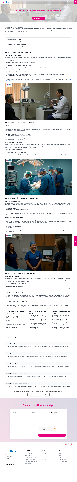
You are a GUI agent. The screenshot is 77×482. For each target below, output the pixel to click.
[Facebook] (59, 444)
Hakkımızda (44, 453)
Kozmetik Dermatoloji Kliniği (30, 459)
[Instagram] (62, 444)
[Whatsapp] (75, 241)
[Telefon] (75, 244)
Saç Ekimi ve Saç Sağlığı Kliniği (30, 457)
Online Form (61, 455)
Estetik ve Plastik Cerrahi (29, 455)
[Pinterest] (65, 444)
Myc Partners (44, 459)
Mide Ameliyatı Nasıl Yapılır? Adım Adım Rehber (15, 39)
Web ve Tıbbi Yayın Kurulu (63, 461)
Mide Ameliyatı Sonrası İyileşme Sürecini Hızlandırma (16, 41)
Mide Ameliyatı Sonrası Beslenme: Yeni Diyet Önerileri (16, 46)
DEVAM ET (52, 435)
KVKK (60, 457)
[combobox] (50, 412)
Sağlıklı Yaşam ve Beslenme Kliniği (31, 461)
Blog (32, 14)
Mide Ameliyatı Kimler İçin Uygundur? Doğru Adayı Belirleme (17, 44)
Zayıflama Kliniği (28, 463)
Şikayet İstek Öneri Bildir (63, 459)
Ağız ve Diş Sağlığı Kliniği (29, 453)
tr (70, 1)
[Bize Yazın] (75, 237)
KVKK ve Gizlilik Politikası (17, 427)
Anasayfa (28, 14)
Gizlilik (60, 453)
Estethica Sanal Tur (45, 457)
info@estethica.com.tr (11, 458)
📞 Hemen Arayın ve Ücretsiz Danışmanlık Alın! (38, 394)
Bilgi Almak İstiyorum (38, 18)
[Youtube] (71, 444)
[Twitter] (68, 444)
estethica (43, 455)
